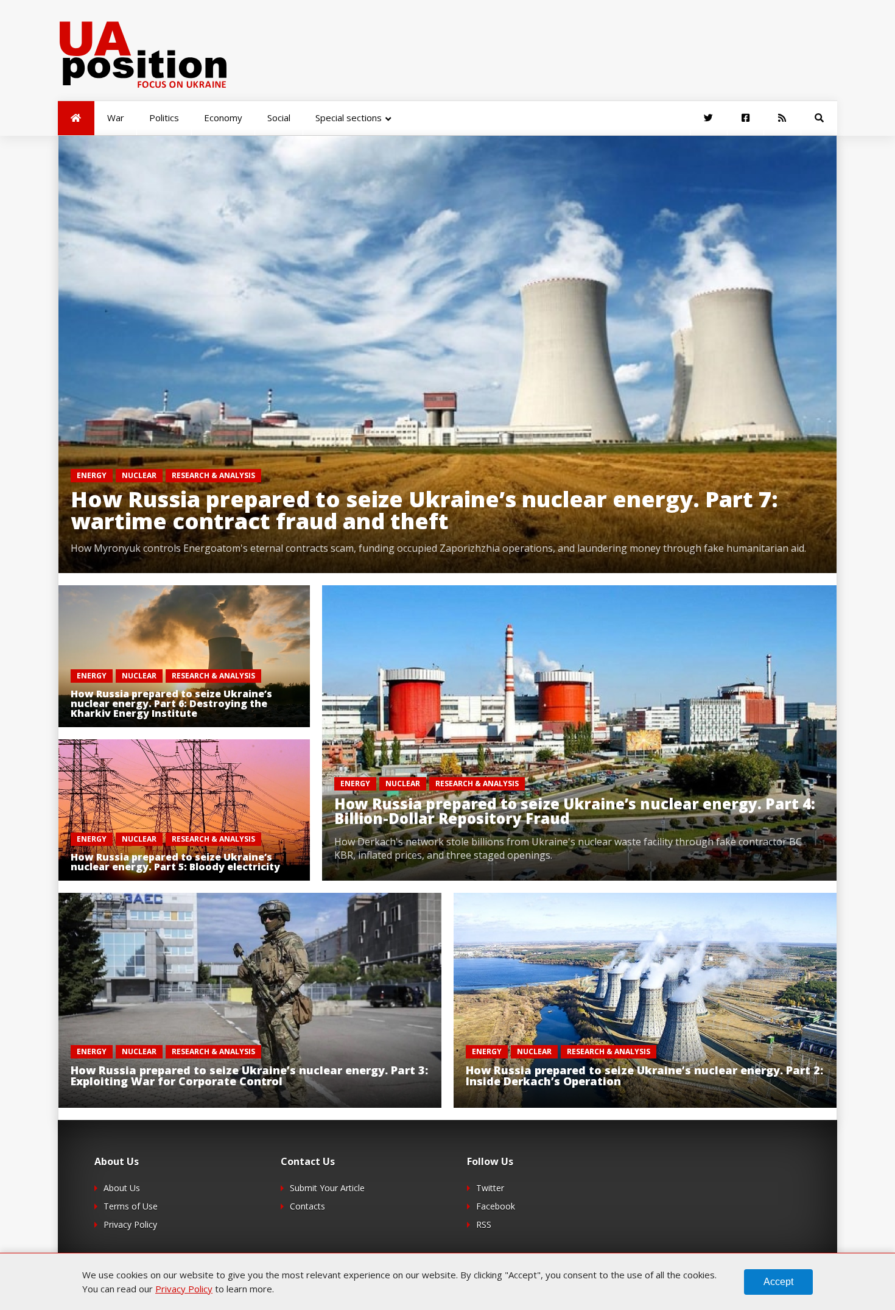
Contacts (307, 1206)
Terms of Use (131, 1206)
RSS (483, 1224)
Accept (778, 1282)
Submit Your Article (327, 1188)
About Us (122, 1188)
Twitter (490, 1188)
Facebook (495, 1206)
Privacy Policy (130, 1224)
